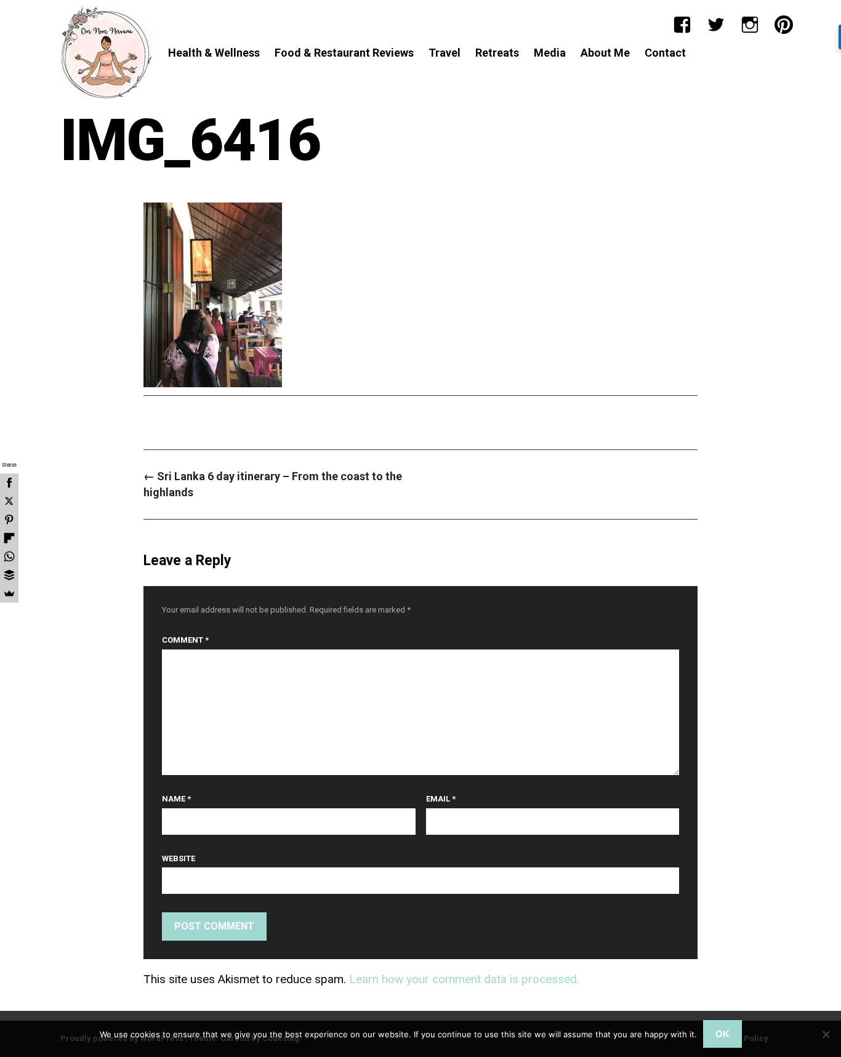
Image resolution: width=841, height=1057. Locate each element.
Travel (445, 52)
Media (550, 52)
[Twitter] (716, 24)
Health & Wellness (214, 52)
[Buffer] (9, 575)
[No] (825, 1034)
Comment (185, 640)
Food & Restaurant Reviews (344, 52)
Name (176, 798)
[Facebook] (682, 24)
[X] (9, 501)
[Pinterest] (784, 24)
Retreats (497, 52)
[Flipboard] (9, 538)
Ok (722, 1034)
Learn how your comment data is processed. (464, 979)
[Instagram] (750, 24)
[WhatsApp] (9, 556)
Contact (665, 52)
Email (441, 798)
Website (178, 858)
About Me (605, 52)
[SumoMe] (9, 593)
